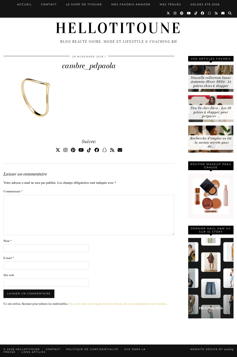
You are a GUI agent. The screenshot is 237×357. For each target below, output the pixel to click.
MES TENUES (170, 4)
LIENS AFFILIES (33, 352)
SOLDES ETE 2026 (205, 4)
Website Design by (212, 349)
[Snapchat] (210, 13)
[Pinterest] (182, 13)
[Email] (223, 13)
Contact (49, 4)
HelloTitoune (118, 28)
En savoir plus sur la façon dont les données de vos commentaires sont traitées (117, 304)
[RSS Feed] (216, 13)
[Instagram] (175, 13)
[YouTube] (189, 13)
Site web (8, 275)
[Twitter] (168, 13)
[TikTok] (196, 13)
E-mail (8, 258)
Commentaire (13, 191)
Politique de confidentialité (92, 349)
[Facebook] (203, 13)
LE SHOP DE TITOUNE (84, 4)
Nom (7, 241)
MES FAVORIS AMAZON (130, 4)
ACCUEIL (24, 4)
